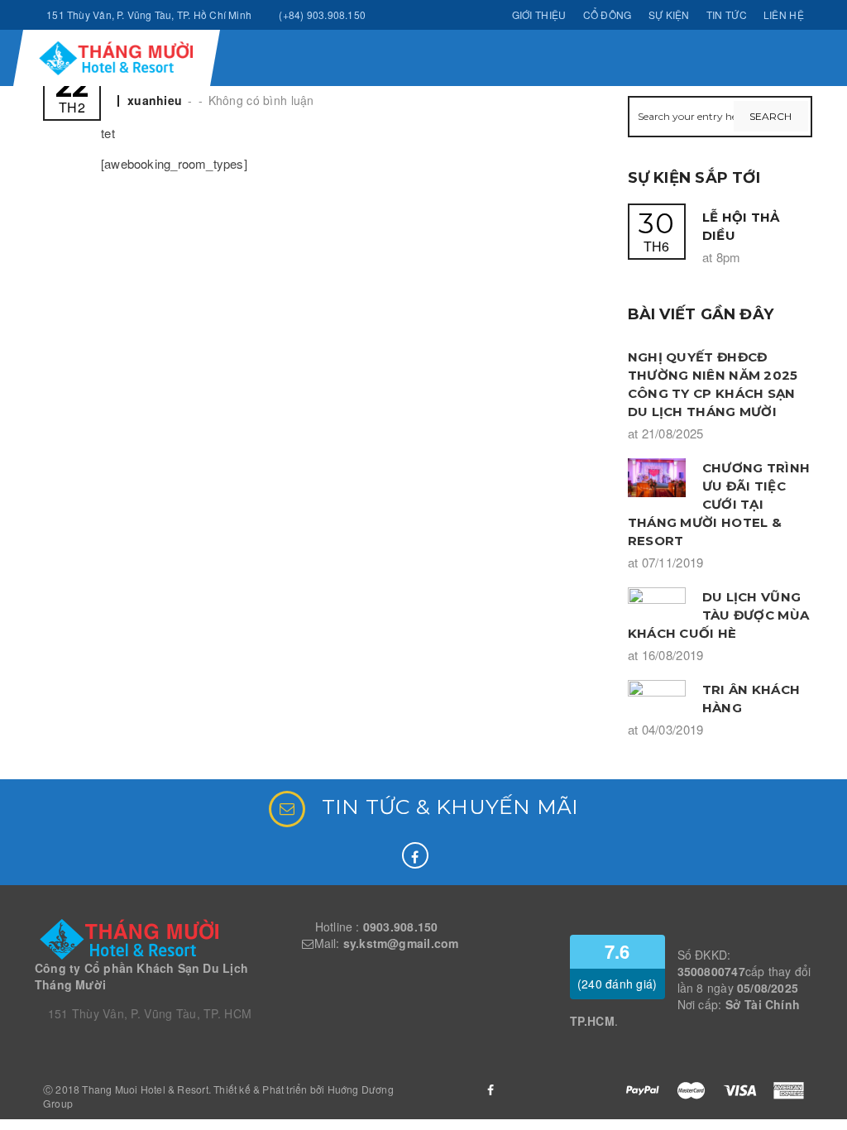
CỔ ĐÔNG (607, 14)
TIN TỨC (726, 14)
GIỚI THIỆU (539, 14)
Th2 (72, 95)
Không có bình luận (261, 100)
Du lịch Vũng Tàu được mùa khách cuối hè (719, 615)
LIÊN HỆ (783, 14)
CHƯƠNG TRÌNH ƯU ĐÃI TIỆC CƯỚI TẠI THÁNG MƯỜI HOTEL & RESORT (719, 504)
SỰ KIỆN (669, 14)
